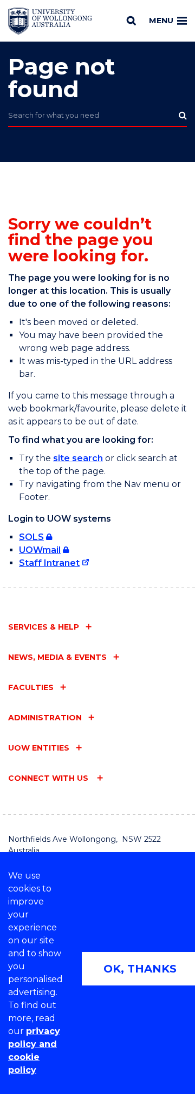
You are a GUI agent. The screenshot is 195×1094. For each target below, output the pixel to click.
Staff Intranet (49, 563)
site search (78, 458)
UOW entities (38, 748)
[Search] (131, 20)
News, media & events (57, 657)
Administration (45, 717)
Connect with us (49, 778)
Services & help (43, 627)
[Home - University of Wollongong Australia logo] (50, 21)
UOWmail (40, 550)
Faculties (31, 687)
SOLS (31, 537)
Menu (161, 20)
